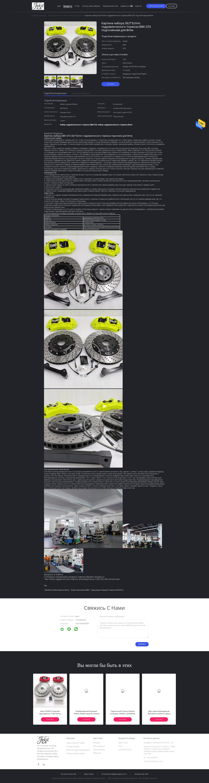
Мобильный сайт (141, 774)
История (96, 743)
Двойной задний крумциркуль (78, 750)
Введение (97, 753)
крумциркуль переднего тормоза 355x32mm (107, 590)
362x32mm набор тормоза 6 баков (57, 590)
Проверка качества (110, 6)
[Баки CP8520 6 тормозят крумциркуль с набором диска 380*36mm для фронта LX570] (123, 691)
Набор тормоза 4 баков (76, 743)
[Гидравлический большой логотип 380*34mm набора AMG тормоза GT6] (50, 691)
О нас (77, 6)
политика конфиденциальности (114, 774)
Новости (138, 6)
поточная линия (124, 749)
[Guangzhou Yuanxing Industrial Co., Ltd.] (63, 630)
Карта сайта (88, 774)
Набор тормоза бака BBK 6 (80, 590)
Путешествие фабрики (91, 6)
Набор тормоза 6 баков (76, 753)
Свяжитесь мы (126, 6)
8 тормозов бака (73, 746)
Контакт (110, 84)
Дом (59, 6)
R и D (120, 746)
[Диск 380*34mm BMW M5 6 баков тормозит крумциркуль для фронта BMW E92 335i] (159, 691)
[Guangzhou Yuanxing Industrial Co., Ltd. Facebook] (38, 764)
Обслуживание (99, 746)
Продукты (67, 6)
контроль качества (68, 774)
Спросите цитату (156, 6)
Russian (171, 6)
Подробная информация (55, 93)
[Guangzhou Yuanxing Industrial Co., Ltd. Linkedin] (43, 764)
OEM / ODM (123, 743)
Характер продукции (80, 93)
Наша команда (99, 749)
